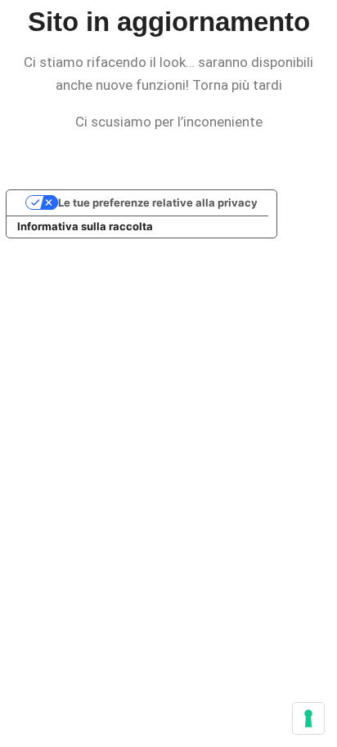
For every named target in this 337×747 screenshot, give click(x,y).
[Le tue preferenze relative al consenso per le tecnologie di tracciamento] (308, 718)
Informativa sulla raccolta (85, 226)
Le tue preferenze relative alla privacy (158, 202)
